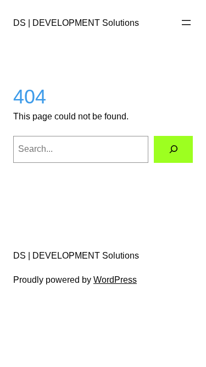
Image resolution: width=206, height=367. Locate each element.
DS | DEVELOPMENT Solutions (76, 23)
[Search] (173, 149)
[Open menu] (186, 22)
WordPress (115, 279)
